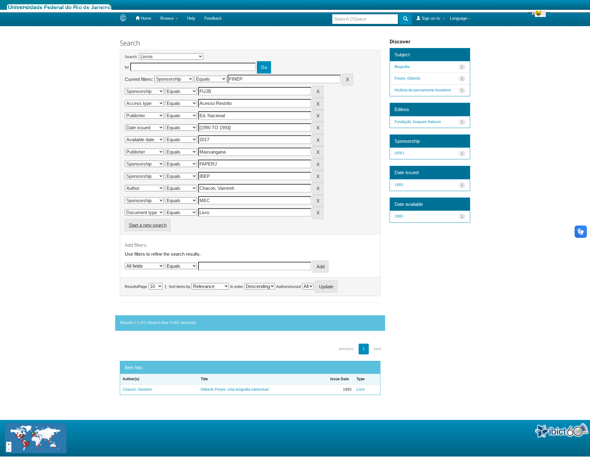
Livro (360, 389)
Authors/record (288, 287)
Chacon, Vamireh (137, 389)
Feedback (213, 18)
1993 (399, 185)
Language (458, 18)
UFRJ (399, 153)
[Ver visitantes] (35, 438)
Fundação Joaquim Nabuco (418, 122)
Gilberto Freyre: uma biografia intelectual (235, 389)
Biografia (402, 67)
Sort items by (179, 287)
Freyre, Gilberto (407, 78)
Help (191, 18)
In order (236, 287)
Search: (131, 57)
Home (145, 18)
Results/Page (136, 287)
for (127, 67)
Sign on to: (431, 18)
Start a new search (148, 225)
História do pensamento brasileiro (423, 90)
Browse (167, 18)
